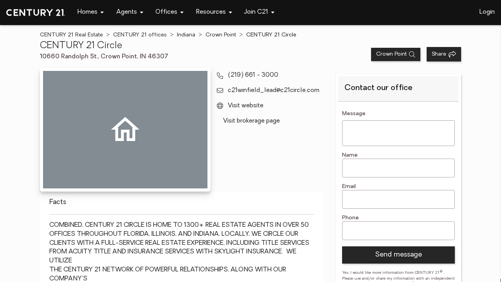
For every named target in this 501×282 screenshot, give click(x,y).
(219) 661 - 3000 (253, 75)
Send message (398, 254)
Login (487, 12)
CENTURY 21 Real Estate (71, 35)
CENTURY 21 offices (140, 35)
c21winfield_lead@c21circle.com (273, 90)
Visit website (245, 106)
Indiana (186, 35)
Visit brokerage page (251, 121)
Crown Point (220, 35)
